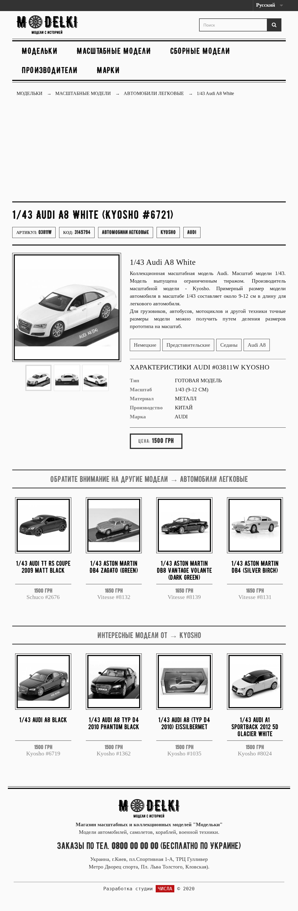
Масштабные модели (114, 50)
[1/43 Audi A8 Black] (43, 681)
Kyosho (168, 232)
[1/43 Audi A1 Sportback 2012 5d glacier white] (255, 681)
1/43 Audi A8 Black (43, 720)
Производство (146, 407)
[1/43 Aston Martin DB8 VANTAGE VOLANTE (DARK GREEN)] (184, 525)
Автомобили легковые (125, 232)
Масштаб (141, 389)
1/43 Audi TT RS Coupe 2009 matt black (43, 567)
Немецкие (145, 345)
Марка (138, 417)
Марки (108, 70)
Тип (134, 380)
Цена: (144, 441)
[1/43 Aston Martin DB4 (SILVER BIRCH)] (255, 525)
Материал (142, 398)
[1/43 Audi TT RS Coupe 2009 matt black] (43, 525)
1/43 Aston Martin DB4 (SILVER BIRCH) (255, 567)
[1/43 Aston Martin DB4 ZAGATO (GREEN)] (114, 525)
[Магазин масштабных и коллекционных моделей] (149, 808)
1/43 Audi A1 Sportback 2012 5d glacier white (254, 727)
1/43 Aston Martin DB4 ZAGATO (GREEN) (114, 567)
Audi (191, 232)
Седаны (228, 345)
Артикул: (34, 232)
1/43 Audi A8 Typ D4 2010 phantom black (113, 723)
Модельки (40, 50)
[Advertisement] (149, 153)
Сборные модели (200, 50)
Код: (77, 232)
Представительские (188, 345)
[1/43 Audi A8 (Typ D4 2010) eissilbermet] (184, 681)
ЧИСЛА (165, 888)
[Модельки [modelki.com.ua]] (58, 24)
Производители (50, 70)
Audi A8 (257, 345)
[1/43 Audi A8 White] (38, 378)
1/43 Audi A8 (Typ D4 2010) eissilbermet (184, 723)
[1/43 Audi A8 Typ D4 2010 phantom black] (114, 681)
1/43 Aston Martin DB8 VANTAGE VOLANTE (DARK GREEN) (184, 570)
